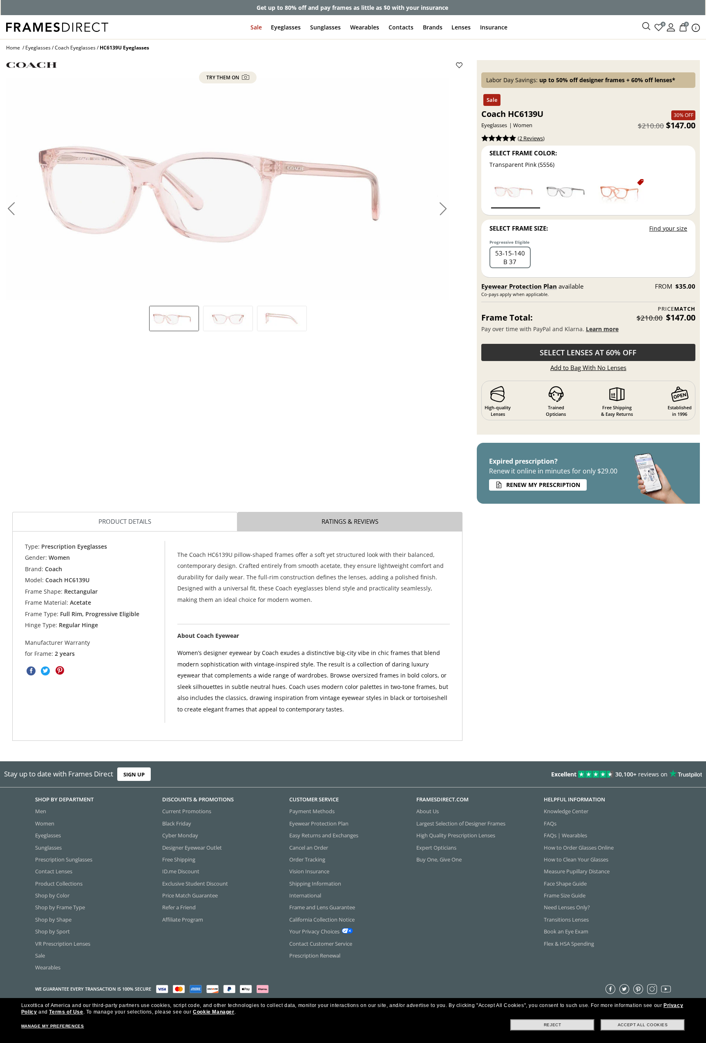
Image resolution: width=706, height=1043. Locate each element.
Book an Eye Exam (566, 931)
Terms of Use (66, 1012)
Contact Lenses (53, 871)
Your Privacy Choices (314, 931)
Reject (552, 1025)
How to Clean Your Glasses (576, 859)
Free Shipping (178, 859)
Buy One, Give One (439, 859)
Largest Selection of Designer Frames (460, 823)
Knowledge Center (566, 811)
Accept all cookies (643, 1025)
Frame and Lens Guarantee (322, 907)
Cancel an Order (308, 847)
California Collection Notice (322, 919)
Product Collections (59, 883)
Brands (432, 27)
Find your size (668, 228)
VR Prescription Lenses (62, 943)
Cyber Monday (180, 835)
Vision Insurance (309, 871)
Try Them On (223, 77)
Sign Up (134, 774)
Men (40, 811)
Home (13, 47)
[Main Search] (646, 26)
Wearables (364, 27)
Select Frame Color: (523, 153)
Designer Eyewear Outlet (192, 847)
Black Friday (176, 823)
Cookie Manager (213, 1012)
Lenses (461, 27)
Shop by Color (52, 895)
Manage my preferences (52, 1026)
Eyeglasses (286, 27)
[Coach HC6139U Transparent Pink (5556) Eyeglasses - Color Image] (515, 193)
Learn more (602, 329)
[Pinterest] (638, 989)
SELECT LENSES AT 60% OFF (588, 352)
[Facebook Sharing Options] (31, 670)
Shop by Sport (52, 931)
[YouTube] (666, 989)
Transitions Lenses (566, 919)
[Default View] (174, 318)
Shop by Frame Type (60, 907)
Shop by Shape (53, 919)
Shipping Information (315, 883)
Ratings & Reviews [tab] (350, 521)
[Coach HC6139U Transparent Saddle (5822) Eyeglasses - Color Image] (619, 193)
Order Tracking (307, 859)
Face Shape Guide (565, 883)
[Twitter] (624, 989)
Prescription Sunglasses (63, 859)
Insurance (493, 27)
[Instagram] (652, 989)
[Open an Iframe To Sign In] (671, 27)
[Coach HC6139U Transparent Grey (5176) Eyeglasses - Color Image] (567, 193)
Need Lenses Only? (567, 907)
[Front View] (228, 318)
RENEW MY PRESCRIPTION (543, 485)
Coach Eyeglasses (75, 47)
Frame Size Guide (564, 895)
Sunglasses (325, 27)
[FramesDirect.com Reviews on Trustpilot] (556, 774)
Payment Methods (312, 811)
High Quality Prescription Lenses (455, 835)
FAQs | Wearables (565, 835)
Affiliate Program (182, 919)
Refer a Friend (179, 907)
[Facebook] (610, 989)
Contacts (401, 27)
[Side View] (282, 318)
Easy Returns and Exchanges (323, 835)
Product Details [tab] (124, 521)
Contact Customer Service (320, 943)
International (305, 895)
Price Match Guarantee (190, 895)
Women (44, 823)
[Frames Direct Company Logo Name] (57, 26)
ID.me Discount (180, 871)
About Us (427, 811)
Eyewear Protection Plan (519, 286)
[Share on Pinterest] (59, 670)
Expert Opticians (436, 847)
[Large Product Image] (227, 189)
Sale (256, 27)
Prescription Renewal (314, 955)
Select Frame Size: (518, 228)
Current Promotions (186, 811)
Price (676, 309)
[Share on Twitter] (45, 670)
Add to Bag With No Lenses (588, 367)
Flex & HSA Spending (569, 943)
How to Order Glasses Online (579, 847)
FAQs (550, 823)
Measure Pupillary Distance (577, 871)
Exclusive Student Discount (195, 883)
